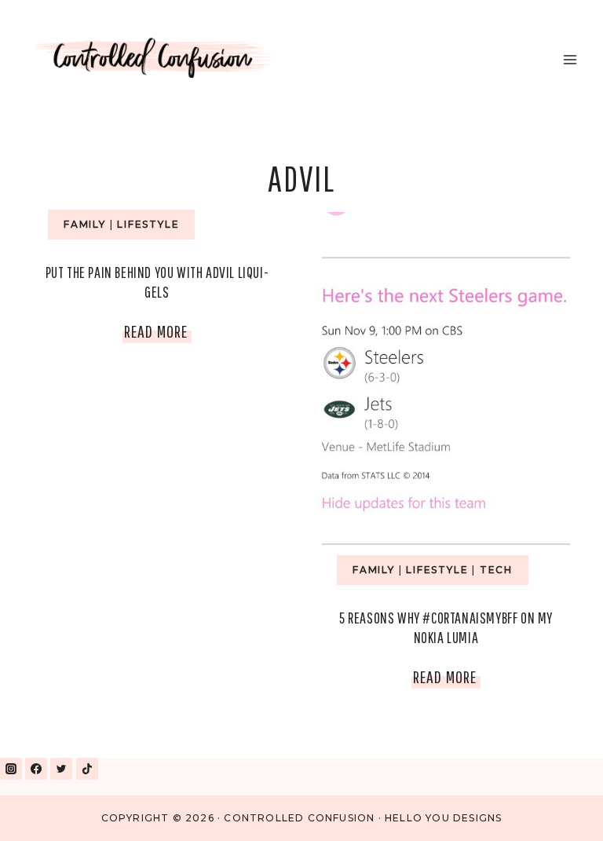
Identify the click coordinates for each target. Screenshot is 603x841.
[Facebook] (36, 769)
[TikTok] (87, 769)
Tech (496, 570)
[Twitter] (61, 769)
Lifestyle (148, 224)
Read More (158, 334)
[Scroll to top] (555, 808)
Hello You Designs (443, 818)
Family (85, 224)
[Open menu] (569, 59)
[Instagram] (11, 769)
